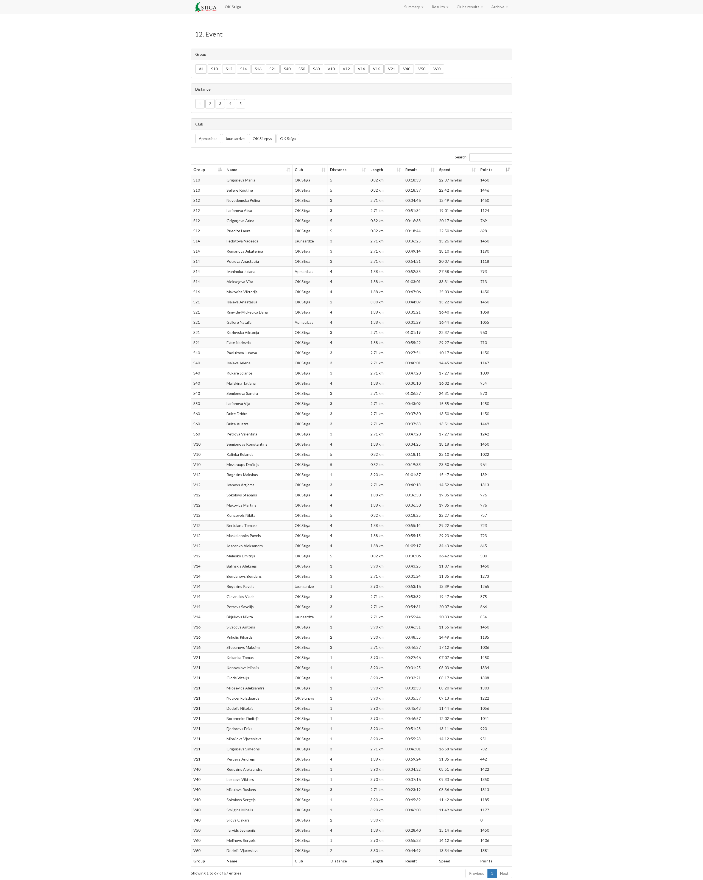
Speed (444, 169)
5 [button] (240, 103)
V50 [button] (421, 68)
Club (299, 169)
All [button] (201, 68)
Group (199, 169)
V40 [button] (406, 68)
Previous (476, 873)
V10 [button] (331, 68)
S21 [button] (272, 68)
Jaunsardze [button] (235, 138)
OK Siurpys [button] (262, 138)
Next (504, 873)
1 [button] (200, 103)
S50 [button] (302, 68)
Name (232, 169)
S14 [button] (243, 68)
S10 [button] (214, 68)
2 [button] (210, 103)
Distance (338, 169)
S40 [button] (287, 68)
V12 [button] (346, 68)
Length (376, 169)
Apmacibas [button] (208, 138)
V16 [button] (376, 68)
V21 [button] (391, 68)
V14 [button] (361, 68)
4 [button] (230, 103)
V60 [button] (436, 68)
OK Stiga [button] (288, 138)
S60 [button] (316, 68)
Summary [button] (412, 6)
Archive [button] (498, 6)
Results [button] (439, 6)
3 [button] (220, 103)
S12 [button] (229, 68)
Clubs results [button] (468, 6)
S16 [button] (258, 68)
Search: (461, 157)
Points (486, 169)
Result (411, 169)
